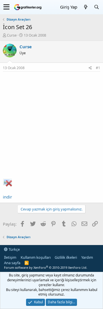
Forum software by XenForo (45, 267)
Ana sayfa (12, 262)
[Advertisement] (51, 126)
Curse (12, 35)
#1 (98, 67)
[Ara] (96, 7)
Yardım (87, 257)
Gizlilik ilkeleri (66, 257)
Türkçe (14, 249)
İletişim (10, 257)
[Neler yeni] (85, 7)
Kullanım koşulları (36, 257)
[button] (6, 7)
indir (7, 197)
